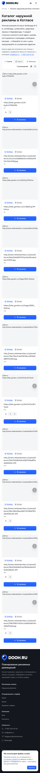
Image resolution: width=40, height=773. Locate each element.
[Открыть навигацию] (36, 3)
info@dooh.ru (15, 54)
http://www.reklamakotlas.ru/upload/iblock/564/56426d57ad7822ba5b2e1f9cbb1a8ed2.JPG (20, 567)
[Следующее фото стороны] (34, 84)
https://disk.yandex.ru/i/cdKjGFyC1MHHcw (19, 208)
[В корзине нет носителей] (30, 3)
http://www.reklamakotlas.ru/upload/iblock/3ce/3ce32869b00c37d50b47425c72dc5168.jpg (20, 158)
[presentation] (20, 8)
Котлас (4, 9)
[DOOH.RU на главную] (10, 3)
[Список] (35, 66)
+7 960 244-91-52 (27, 54)
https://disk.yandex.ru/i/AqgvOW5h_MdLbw (19, 306)
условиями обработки (12, 759)
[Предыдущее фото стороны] (5, 84)
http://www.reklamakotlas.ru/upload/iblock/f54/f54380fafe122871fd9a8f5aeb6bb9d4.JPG (20, 460)
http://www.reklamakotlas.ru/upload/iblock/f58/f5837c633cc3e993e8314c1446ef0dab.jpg (20, 623)
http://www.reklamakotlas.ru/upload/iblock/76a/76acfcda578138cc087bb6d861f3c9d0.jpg (20, 356)
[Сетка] (31, 66)
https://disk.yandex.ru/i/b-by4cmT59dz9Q (15, 103)
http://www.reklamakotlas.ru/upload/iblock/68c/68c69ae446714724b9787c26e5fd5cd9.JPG (20, 511)
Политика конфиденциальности (12, 750)
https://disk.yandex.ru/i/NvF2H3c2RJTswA (20, 405)
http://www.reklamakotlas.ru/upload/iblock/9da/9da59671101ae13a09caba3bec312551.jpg (20, 257)
